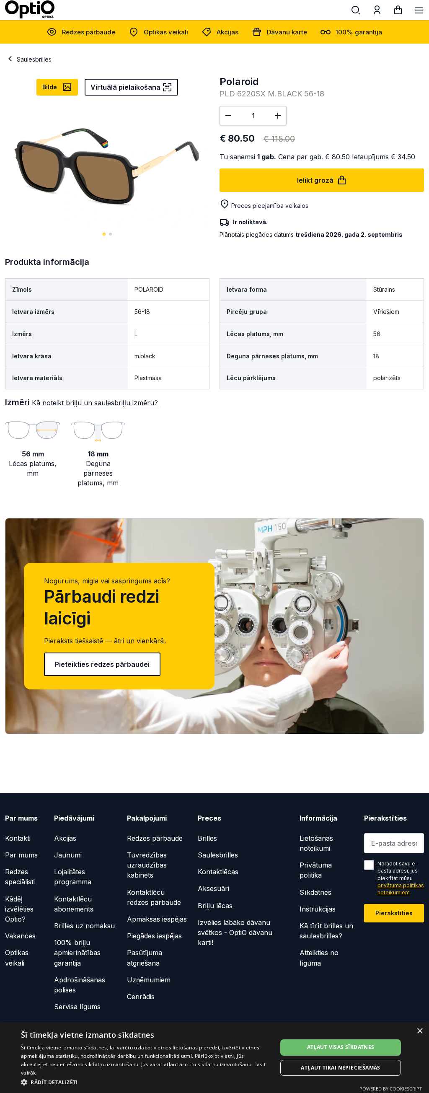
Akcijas (227, 32)
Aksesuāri (213, 888)
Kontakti (18, 838)
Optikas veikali (166, 32)
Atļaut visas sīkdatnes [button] (341, 1047)
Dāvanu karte (287, 32)
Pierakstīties (394, 913)
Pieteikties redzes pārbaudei (102, 664)
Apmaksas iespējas (157, 919)
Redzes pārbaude (88, 32)
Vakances (20, 936)
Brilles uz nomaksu (84, 926)
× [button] (419, 1031)
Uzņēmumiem (149, 980)
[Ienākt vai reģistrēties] (377, 12)
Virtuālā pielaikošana (125, 87)
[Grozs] (398, 12)
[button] (145, 1082)
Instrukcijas (318, 909)
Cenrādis (141, 996)
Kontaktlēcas (218, 872)
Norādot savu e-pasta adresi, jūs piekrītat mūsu (400, 878)
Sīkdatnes (315, 892)
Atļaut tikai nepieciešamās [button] (340, 1067)
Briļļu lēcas (215, 905)
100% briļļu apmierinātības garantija (77, 952)
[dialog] (214, 1057)
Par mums (21, 855)
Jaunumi (68, 855)
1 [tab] (104, 234)
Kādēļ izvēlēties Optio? (19, 909)
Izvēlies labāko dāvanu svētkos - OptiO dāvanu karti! (235, 932)
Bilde (49, 87)
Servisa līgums (77, 1006)
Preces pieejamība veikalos (269, 205)
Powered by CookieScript (390, 1088)
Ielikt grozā (315, 180)
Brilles (207, 838)
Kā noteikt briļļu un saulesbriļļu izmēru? (95, 403)
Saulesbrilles (34, 59)
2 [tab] (110, 234)
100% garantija (359, 32)
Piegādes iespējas (154, 936)
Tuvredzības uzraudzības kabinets (147, 865)
